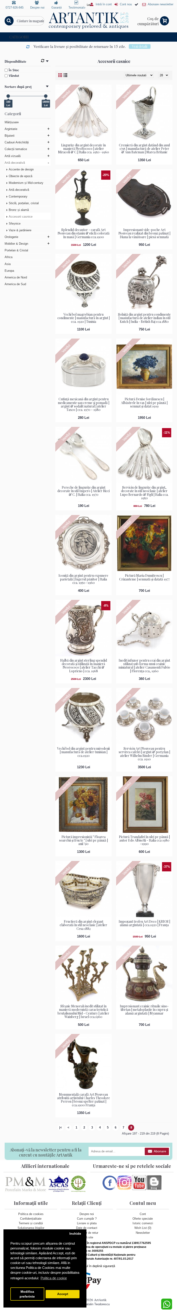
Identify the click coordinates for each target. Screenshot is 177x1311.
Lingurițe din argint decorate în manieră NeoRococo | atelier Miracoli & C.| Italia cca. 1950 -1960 (83, 148)
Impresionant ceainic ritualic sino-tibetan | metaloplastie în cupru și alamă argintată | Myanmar (144, 1009)
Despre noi (87, 1214)
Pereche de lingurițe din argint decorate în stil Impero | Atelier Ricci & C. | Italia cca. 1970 (83, 491)
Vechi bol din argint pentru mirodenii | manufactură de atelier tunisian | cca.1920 (83, 752)
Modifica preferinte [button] (27, 1294)
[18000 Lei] (45, 96)
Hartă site (86, 1237)
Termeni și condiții (31, 1223)
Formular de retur (86, 1232)
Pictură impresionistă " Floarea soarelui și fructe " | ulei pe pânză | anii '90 (83, 840)
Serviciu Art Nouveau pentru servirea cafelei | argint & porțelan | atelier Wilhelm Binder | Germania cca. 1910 (144, 753)
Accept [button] (62, 1294)
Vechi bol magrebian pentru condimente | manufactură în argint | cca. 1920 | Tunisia (83, 318)
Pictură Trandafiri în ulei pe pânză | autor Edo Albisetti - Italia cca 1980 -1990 (144, 840)
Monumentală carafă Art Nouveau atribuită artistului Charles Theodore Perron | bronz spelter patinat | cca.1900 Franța (83, 1099)
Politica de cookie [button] (54, 1278)
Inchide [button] (75, 1233)
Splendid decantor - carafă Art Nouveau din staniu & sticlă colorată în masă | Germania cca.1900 (83, 233)
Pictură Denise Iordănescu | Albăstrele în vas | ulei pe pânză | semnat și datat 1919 (144, 402)
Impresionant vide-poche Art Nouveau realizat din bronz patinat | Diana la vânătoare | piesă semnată (144, 233)
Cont (143, 1214)
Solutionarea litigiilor (31, 1228)
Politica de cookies (31, 1214)
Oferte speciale (143, 1218)
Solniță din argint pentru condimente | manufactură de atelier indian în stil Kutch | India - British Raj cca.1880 (144, 318)
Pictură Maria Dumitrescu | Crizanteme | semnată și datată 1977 (144, 577)
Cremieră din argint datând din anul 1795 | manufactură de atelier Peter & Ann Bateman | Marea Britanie (144, 148)
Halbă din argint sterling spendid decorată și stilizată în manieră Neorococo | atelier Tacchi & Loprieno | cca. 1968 (83, 665)
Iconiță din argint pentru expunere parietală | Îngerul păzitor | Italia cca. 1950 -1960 (83, 579)
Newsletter (143, 1232)
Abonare (160, 1151)
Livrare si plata (87, 1223)
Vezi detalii (139, 46)
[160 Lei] (8, 96)
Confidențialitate (30, 1218)
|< (60, 1127)
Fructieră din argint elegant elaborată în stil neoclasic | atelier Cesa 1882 (83, 925)
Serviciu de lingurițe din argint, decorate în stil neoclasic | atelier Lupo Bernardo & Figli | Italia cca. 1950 (144, 492)
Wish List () (142, 1228)
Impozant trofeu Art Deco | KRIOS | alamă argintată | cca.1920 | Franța (144, 923)
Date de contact (86, 1228)
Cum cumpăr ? (87, 1218)
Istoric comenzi (143, 1223)
